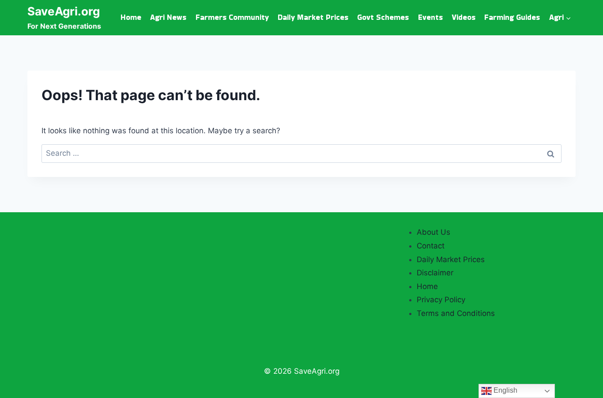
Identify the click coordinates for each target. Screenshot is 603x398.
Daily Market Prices (313, 17)
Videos (463, 17)
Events (430, 17)
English (504, 390)
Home (131, 17)
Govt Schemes (383, 17)
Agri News (168, 17)
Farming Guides (512, 17)
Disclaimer (435, 272)
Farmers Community (232, 17)
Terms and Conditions (456, 313)
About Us (433, 232)
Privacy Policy (441, 299)
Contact (431, 245)
